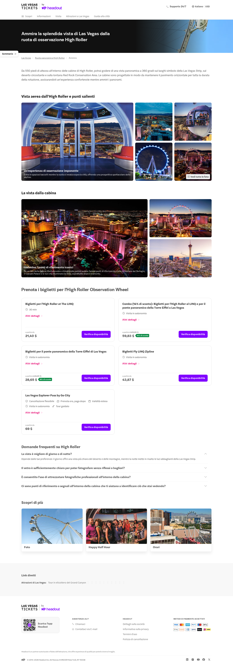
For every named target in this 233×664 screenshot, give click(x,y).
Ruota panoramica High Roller (50, 58)
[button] (77, 142)
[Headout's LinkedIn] (187, 659)
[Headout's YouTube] (198, 659)
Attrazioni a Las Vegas (77, 16)
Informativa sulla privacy (136, 629)
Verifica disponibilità (96, 334)
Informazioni (44, 16)
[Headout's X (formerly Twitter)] (209, 659)
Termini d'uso (130, 634)
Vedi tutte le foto (200, 176)
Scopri (28, 16)
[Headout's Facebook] (203, 659)
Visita (58, 16)
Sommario (7, 53)
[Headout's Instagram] (192, 659)
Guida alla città (102, 16)
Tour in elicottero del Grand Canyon (67, 582)
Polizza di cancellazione (135, 639)
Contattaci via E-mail (86, 629)
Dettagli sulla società (134, 624)
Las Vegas (26, 58)
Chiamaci (80, 624)
